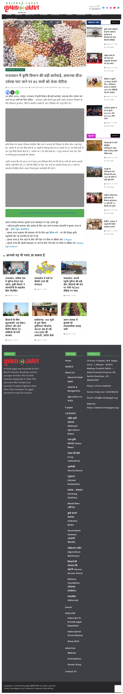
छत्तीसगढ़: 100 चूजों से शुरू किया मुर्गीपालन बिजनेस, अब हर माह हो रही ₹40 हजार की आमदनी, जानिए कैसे (44, 328)
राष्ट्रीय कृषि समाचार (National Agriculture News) (74, 426)
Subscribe (80, 15)
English (92, 6)
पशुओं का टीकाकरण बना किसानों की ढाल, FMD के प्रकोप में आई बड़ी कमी (110, 174)
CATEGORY (55, 15)
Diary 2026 (73, 641)
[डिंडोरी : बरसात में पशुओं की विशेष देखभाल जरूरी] (94, 228)
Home (8, 15)
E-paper (43, 15)
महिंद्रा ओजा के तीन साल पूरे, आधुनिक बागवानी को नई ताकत (110, 59)
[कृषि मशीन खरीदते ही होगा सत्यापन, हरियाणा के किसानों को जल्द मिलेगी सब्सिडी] (94, 39)
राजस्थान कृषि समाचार (37, 87)
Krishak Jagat (65, 87)
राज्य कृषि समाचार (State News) (15, 70)
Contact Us (11, 19)
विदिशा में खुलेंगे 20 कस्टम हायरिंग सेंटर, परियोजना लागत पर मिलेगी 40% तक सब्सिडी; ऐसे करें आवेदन (111, 86)
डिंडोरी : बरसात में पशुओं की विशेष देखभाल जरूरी (110, 224)
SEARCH (18, 15)
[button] (35, 15)
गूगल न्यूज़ (14, 229)
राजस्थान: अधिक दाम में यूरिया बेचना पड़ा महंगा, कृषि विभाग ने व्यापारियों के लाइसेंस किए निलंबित (15, 284)
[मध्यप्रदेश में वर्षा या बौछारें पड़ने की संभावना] (45, 263)
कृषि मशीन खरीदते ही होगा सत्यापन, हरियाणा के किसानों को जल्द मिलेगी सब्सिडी (111, 35)
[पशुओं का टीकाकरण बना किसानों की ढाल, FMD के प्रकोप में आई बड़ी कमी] (94, 178)
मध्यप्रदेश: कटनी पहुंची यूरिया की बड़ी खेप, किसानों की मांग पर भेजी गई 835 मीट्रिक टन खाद (73, 284)
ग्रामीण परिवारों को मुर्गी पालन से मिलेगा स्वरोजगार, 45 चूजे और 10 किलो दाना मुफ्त (110, 201)
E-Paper (68, 240)
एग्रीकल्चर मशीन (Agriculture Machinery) (75, 552)
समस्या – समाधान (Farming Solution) (75, 494)
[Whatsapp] (17, 92)
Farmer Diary (74, 664)
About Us (30, 15)
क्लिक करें (53, 233)
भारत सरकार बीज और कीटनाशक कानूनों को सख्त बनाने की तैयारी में (48, 213)
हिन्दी (98, 6)
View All (115, 22)
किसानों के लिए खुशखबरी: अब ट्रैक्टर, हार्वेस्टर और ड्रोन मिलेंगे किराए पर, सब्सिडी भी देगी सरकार (15, 328)
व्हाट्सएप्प (25, 229)
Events (69, 15)
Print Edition (74, 659)
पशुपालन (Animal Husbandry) (74, 480)
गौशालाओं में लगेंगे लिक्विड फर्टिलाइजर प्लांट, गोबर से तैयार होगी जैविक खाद (111, 148)
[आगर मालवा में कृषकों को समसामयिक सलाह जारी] (74, 304)
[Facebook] (8, 92)
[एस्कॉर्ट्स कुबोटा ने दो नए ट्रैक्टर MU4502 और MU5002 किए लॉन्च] (94, 117)
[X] (12, 92)
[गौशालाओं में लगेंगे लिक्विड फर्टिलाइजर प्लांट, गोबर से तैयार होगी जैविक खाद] (94, 152)
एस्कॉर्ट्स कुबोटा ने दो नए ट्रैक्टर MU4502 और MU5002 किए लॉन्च (110, 113)
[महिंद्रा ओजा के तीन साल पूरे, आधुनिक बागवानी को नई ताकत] (94, 64)
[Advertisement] (44, 125)
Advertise (96, 15)
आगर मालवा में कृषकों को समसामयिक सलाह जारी (72, 324)
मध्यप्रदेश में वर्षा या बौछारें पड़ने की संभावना (43, 281)
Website (72, 653)
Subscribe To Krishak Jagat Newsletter (75, 622)
